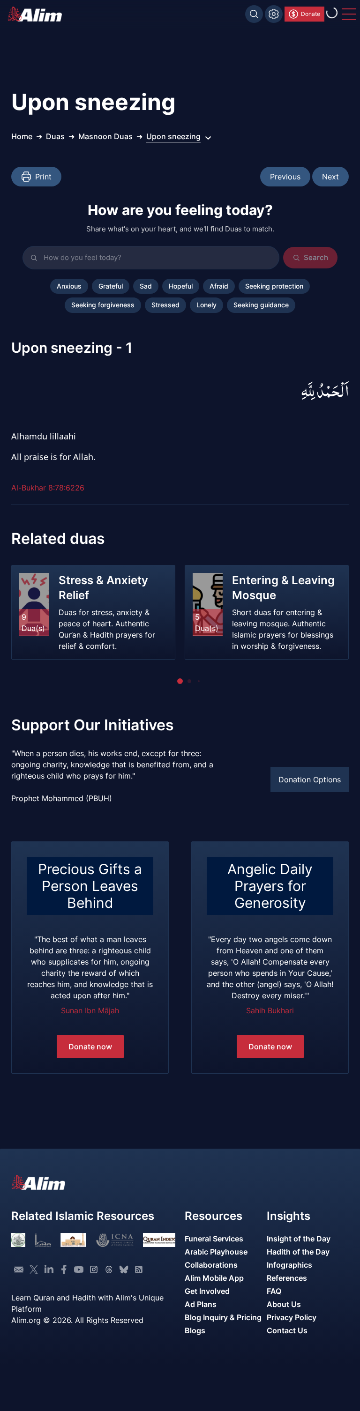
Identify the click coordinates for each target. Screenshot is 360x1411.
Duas (55, 136)
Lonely (206, 305)
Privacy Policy (291, 1317)
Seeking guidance (261, 305)
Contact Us (287, 1330)
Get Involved (207, 1291)
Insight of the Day (298, 1238)
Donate (310, 13)
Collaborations (211, 1265)
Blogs (195, 1330)
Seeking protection (274, 286)
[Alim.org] (38, 14)
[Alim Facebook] (63, 1269)
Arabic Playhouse (216, 1251)
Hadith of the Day (298, 1251)
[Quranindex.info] (159, 1240)
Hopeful (181, 286)
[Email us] (18, 1269)
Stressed (165, 305)
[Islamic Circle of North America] (114, 1240)
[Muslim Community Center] (73, 1240)
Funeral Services (214, 1238)
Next (330, 176)
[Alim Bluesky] (123, 1269)
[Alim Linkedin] (48, 1269)
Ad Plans (201, 1304)
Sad (146, 286)
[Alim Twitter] (33, 1269)
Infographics (289, 1265)
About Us (284, 1304)
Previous (285, 176)
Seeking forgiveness (103, 305)
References (287, 1278)
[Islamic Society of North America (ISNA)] (43, 1240)
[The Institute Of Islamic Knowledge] (18, 1240)
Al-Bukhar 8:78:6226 (47, 487)
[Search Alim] (254, 14)
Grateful (110, 286)
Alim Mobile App (214, 1278)
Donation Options (309, 779)
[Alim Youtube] (78, 1269)
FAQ (274, 1291)
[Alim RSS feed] (138, 1269)
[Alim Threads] (108, 1269)
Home (21, 136)
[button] (180, 681)
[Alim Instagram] (93, 1269)
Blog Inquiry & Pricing (223, 1317)
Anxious (69, 286)
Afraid (219, 286)
